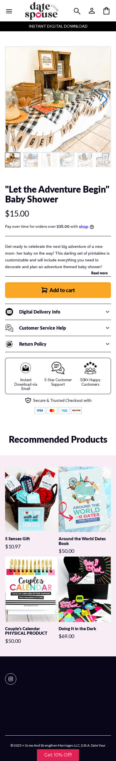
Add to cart (62, 290)
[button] (104, 99)
